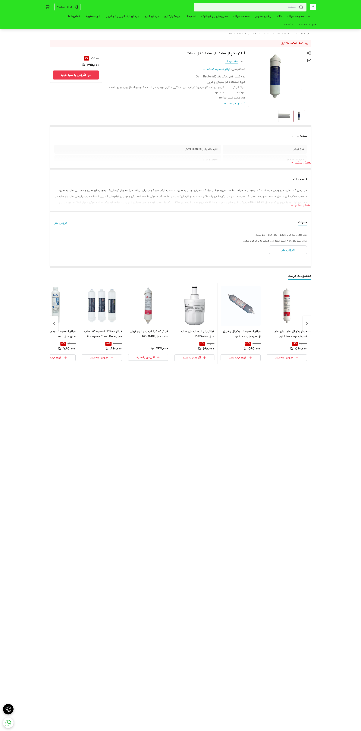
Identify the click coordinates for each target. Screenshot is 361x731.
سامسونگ (231, 62)
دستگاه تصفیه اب (285, 33)
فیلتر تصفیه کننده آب (235, 33)
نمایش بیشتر (303, 163)
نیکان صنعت (305, 33)
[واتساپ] (8, 722)
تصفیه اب (257, 33)
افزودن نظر (60, 223)
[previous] (307, 323)
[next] (53, 323)
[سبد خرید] (47, 7)
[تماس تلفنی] (8, 709)
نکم (269, 33)
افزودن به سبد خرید (73, 75)
